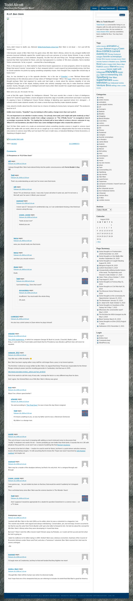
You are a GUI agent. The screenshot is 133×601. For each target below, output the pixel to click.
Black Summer (104, 319)
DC (106, 54)
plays (98, 75)
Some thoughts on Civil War (109, 286)
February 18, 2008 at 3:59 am (20, 177)
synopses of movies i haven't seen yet (112, 184)
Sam (102, 74)
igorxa (16, 238)
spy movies (103, 174)
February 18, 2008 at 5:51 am (20, 498)
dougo (16, 267)
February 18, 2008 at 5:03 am (20, 319)
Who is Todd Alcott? (108, 8)
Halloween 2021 (105, 326)
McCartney (120, 66)
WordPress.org (104, 343)
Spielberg (102, 77)
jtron (10, 387)
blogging (115, 49)
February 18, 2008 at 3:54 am (17, 163)
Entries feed (103, 338)
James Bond (103, 142)
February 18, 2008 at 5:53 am (23, 413)
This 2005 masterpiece (16, 340)
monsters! (103, 69)
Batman (107, 48)
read (69, 79)
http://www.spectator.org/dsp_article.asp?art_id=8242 (26, 372)
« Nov (99, 242)
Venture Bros (104, 85)
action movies (101, 46)
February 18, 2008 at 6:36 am (28, 292)
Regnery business (63, 445)
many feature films (103, 32)
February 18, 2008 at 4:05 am (23, 240)
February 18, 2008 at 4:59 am (17, 436)
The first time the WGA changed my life (112, 314)
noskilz (10, 434)
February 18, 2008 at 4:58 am (17, 390)
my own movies (104, 163)
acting (101, 97)
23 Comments (74, 143)
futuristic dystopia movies (113, 59)
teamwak (11, 555)
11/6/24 (101, 268)
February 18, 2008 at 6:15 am (25, 281)
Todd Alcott (13, 5)
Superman (103, 181)
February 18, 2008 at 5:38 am (17, 480)
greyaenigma (24, 290)
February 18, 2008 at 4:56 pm (17, 557)
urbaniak (11, 334)
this (27, 285)
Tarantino (115, 80)
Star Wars (113, 77)
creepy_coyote (24, 215)
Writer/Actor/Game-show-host (48, 47)
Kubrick (100, 67)
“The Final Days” (32, 405)
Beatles (101, 114)
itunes (117, 61)
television (102, 82)
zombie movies (104, 200)
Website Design (69, 595)
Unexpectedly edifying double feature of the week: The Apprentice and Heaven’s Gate (112, 272)
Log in (101, 336)
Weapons (102, 265)
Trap (100, 279)
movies (14, 143)
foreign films (101, 59)
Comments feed (104, 340)
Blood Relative (104, 118)
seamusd (19, 201)
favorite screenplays (112, 56)
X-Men (119, 85)
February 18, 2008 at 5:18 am (20, 401)
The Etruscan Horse (106, 291)
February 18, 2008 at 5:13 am (17, 464)
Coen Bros (103, 121)
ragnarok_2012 (13, 353)
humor (104, 62)
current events (104, 125)
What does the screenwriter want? (111, 310)
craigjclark (15, 316)
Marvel (113, 66)
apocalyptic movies (106, 104)
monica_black (13, 569)
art (118, 46)
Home (94, 8)
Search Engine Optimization (92, 595)
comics (107, 51)
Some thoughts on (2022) (110, 321)
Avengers (100, 49)
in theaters (111, 62)
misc (98, 69)
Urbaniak (102, 193)
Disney (110, 54)
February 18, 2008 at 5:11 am (25, 203)
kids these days (119, 64)
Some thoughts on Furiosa (108, 282)
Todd (12, 175)
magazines (103, 146)
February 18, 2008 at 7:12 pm (17, 571)
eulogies (100, 57)
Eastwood (117, 54)
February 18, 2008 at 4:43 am (23, 269)
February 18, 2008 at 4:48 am (17, 355)
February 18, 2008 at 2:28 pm (17, 517)
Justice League (107, 64)
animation (112, 46)
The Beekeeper (104, 300)
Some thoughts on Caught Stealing (111, 261)
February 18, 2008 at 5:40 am (28, 217)
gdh (9, 161)
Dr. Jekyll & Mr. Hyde (106, 303)
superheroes (104, 79)
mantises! (106, 66)
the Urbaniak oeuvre (106, 188)
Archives (122, 8)
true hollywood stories (116, 83)
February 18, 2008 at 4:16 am (17, 336)
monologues (103, 156)
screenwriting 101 (113, 74)
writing (113, 86)
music (120, 72)
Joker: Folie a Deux (106, 277)
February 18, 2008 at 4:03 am (23, 189)
